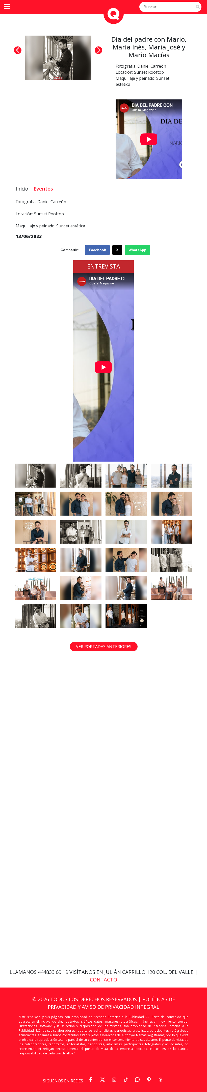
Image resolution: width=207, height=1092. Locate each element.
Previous (17, 50)
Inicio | (24, 188)
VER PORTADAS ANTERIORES (103, 646)
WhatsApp (137, 250)
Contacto (103, 979)
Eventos (43, 188)
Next (98, 50)
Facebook (97, 250)
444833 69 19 (53, 972)
